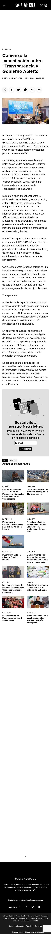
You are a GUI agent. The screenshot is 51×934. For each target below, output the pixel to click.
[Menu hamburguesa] (4, 5)
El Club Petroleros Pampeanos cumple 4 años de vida (12, 618)
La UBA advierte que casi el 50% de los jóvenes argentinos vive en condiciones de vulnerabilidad (13, 494)
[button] (11, 89)
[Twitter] (32, 907)
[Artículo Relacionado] (13, 476)
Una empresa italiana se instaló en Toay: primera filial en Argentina (37, 491)
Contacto (38, 926)
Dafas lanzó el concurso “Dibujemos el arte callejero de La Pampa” (37, 587)
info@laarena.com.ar (34, 900)
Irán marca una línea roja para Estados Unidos (11, 557)
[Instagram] (26, 907)
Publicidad (29, 926)
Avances (13, 460)
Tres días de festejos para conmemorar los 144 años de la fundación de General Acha (36, 527)
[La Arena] (25, 5)
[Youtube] (39, 907)
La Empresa (19, 926)
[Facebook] (20, 907)
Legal (11, 926)
